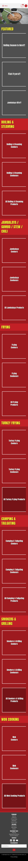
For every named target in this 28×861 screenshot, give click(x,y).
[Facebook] (11, 840)
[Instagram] (14, 840)
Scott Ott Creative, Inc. (22, 854)
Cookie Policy (14, 822)
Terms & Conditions (14, 835)
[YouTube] (17, 840)
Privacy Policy (14, 819)
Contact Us (14, 817)
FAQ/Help (14, 832)
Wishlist (14, 829)
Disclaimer (14, 820)
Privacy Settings (14, 856)
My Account (14, 825)
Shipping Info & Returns (14, 834)
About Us (14, 816)
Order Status (14, 827)
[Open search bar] (26, 5)
